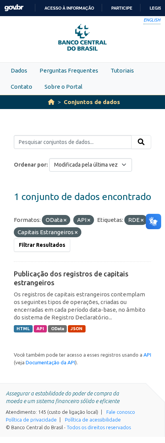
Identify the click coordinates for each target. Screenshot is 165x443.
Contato (21, 86)
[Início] (51, 102)
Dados (19, 70)
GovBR (13, 8)
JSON (76, 328)
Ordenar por (30, 165)
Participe (121, 8)
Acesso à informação (69, 8)
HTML (23, 328)
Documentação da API (50, 362)
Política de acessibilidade (93, 419)
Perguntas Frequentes (69, 70)
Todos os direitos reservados (99, 427)
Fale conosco (120, 412)
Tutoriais (122, 70)
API (40, 328)
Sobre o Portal (63, 86)
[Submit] (141, 142)
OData (57, 328)
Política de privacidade (31, 419)
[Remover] (65, 220)
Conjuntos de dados (92, 102)
